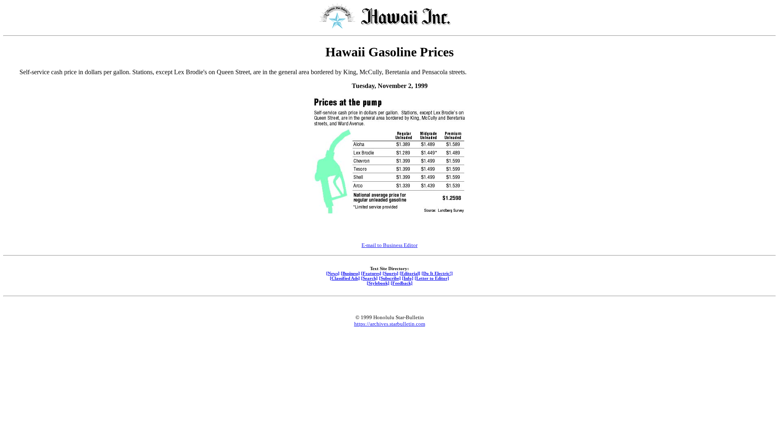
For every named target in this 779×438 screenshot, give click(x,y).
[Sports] (390, 273)
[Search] (369, 278)
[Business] (350, 273)
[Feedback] (402, 283)
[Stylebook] (378, 283)
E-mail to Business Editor (389, 245)
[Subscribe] (390, 278)
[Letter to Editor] (432, 278)
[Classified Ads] (345, 278)
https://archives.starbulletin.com (389, 324)
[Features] (371, 273)
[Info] (407, 278)
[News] (333, 273)
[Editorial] (410, 273)
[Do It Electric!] (437, 273)
